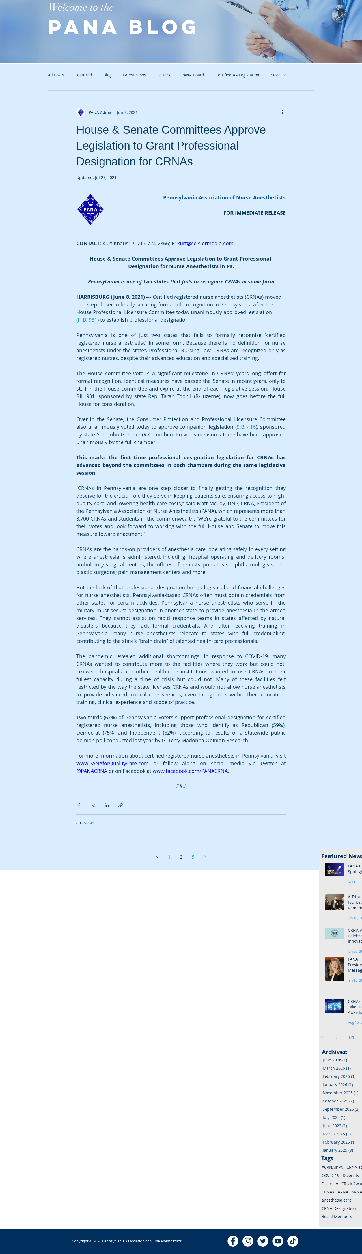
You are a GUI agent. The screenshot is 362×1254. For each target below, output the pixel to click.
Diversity (330, 1183)
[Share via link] (120, 805)
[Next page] (205, 857)
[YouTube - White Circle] (277, 1241)
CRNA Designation (339, 1208)
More (276, 75)
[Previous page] (157, 857)
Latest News (134, 75)
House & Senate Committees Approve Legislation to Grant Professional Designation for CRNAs (171, 145)
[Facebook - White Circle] (232, 1241)
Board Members (337, 1216)
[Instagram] (247, 1241)
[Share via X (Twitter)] (93, 805)
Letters (163, 75)
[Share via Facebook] (79, 805)
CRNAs (328, 1191)
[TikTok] (292, 1241)
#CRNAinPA (332, 1167)
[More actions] (282, 112)
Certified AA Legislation (237, 75)
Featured (83, 75)
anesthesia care (337, 1200)
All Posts (56, 75)
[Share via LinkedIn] (106, 805)
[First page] (322, 1037)
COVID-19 (330, 1175)
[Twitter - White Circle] (262, 1241)
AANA (343, 1191)
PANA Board (193, 75)
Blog (108, 75)
